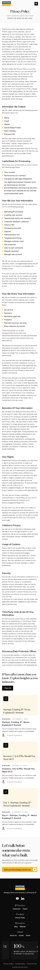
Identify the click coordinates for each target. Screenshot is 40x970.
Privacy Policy (8, 964)
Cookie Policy (21, 548)
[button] (36, 3)
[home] (6, 3)
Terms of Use (32, 964)
